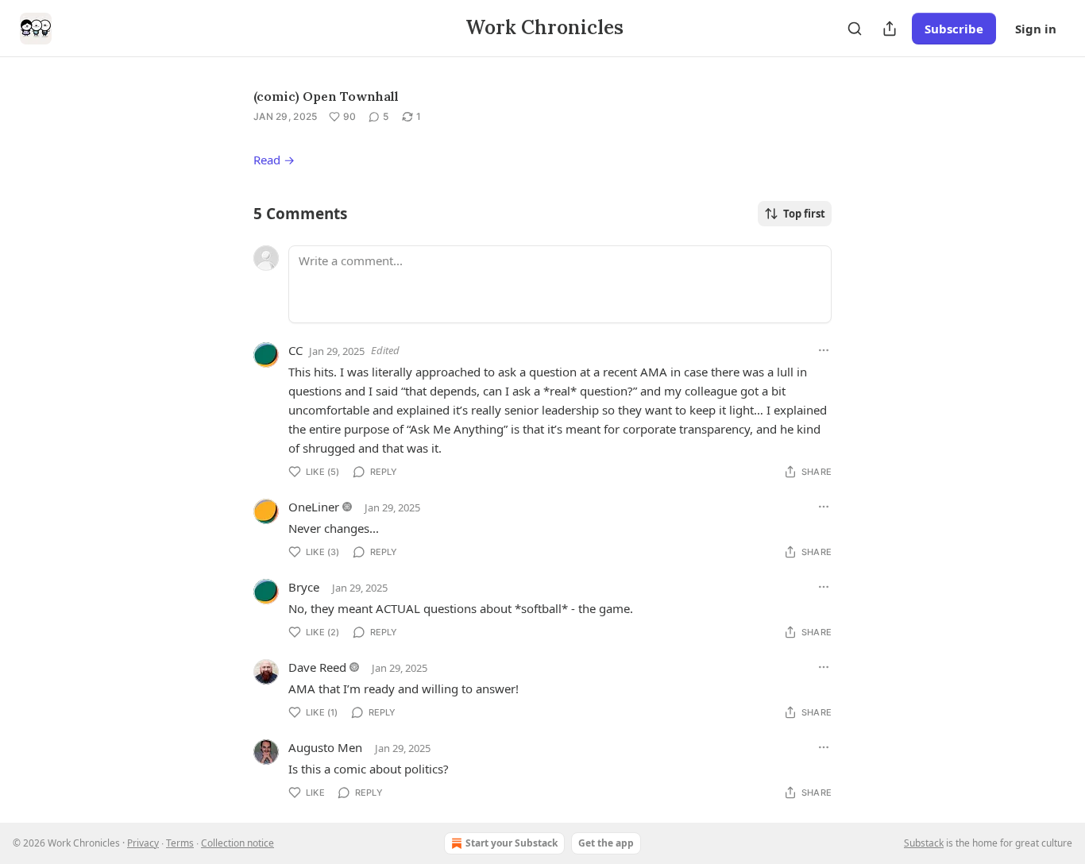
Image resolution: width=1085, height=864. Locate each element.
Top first (804, 213)
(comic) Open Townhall (326, 96)
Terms (180, 843)
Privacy (143, 843)
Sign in (1035, 29)
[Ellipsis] (823, 350)
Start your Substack (511, 843)
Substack (924, 843)
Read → (274, 160)
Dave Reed (317, 667)
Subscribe (954, 29)
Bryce (303, 587)
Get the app (606, 843)
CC (295, 350)
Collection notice (237, 843)
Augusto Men (325, 747)
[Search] (855, 28)
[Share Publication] (889, 28)
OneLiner (313, 507)
